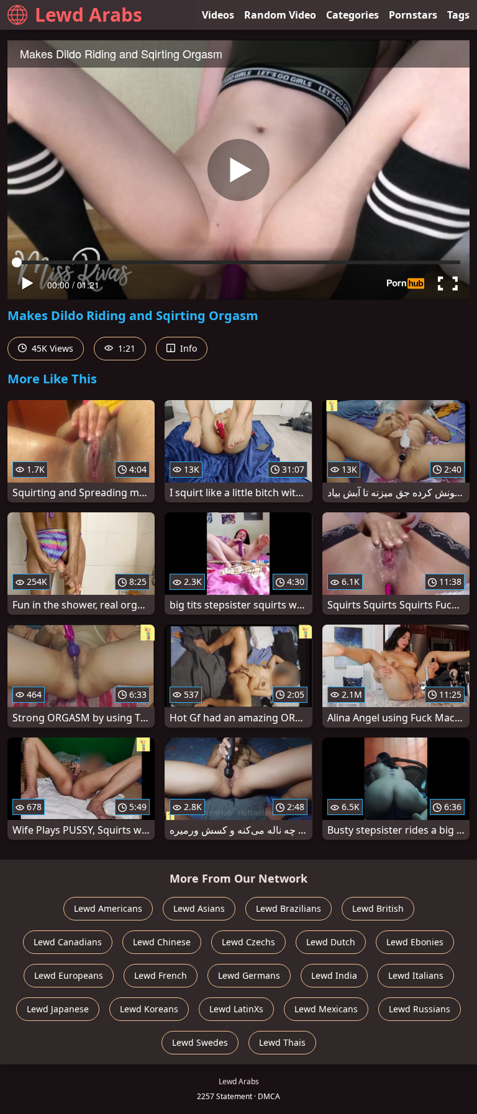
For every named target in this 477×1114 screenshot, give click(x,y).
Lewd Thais (282, 1042)
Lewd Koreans (149, 1009)
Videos (218, 15)
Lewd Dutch (330, 942)
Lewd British (378, 908)
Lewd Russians (419, 1009)
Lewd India (334, 975)
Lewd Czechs (248, 942)
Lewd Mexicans (326, 1009)
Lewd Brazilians (288, 908)
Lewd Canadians (68, 942)
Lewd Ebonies (414, 942)
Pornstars (413, 15)
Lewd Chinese (162, 942)
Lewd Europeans (68, 975)
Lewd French (160, 975)
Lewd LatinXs (236, 1009)
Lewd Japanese (58, 1009)
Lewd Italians (415, 975)
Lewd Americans (108, 908)
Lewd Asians (199, 908)
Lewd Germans (249, 975)
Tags (458, 15)
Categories (352, 15)
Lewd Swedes (200, 1042)
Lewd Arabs (88, 14)
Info (187, 348)
